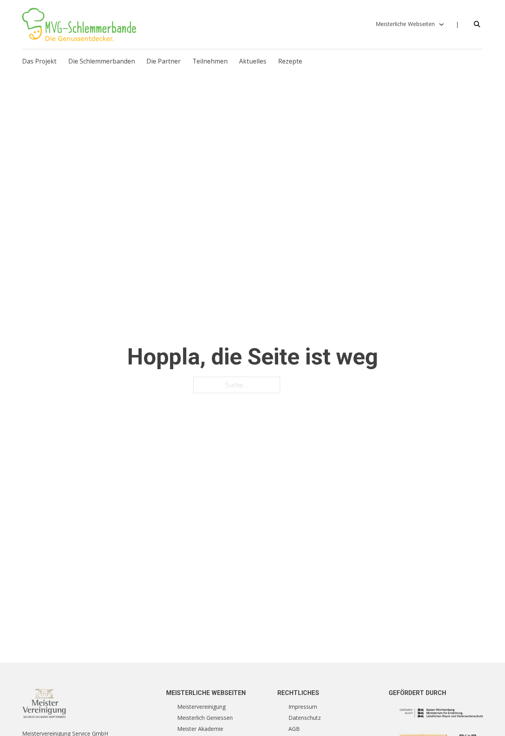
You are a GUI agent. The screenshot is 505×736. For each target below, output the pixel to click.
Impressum (302, 706)
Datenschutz (304, 717)
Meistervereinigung (201, 706)
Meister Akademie (200, 728)
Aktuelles (252, 61)
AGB (294, 728)
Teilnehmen (210, 61)
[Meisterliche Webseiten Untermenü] (441, 24)
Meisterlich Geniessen (205, 717)
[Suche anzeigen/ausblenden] (477, 24)
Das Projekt (39, 61)
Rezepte (290, 61)
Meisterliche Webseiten (405, 24)
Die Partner (163, 61)
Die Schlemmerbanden (101, 61)
